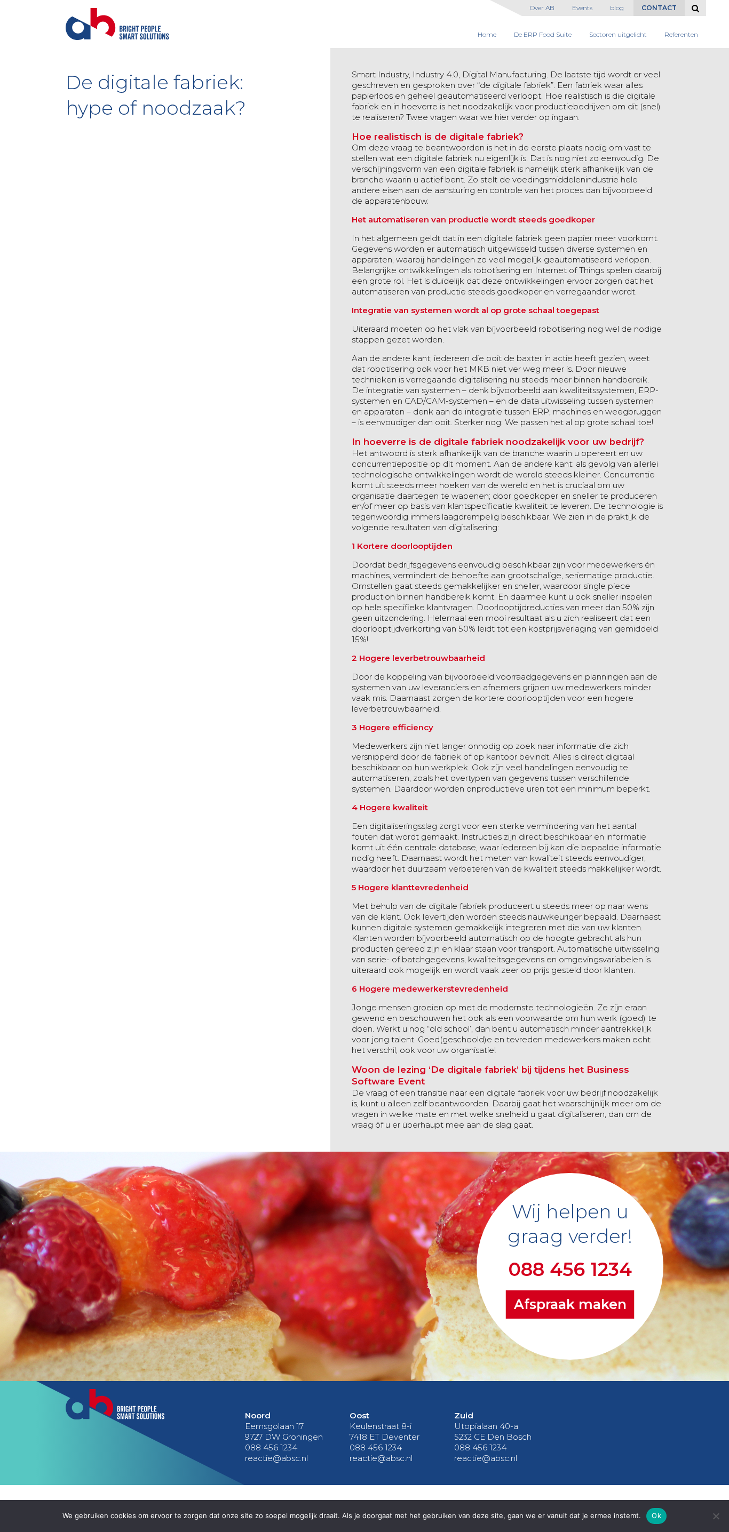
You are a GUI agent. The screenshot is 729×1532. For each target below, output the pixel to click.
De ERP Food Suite (543, 34)
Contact (659, 8)
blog (617, 8)
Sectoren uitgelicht (618, 34)
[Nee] (715, 1516)
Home (487, 34)
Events (582, 8)
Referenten (681, 34)
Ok (656, 1515)
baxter (529, 358)
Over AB (542, 8)
